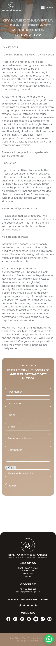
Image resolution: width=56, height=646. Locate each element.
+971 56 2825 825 (28, 589)
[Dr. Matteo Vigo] (11, 7)
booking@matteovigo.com (28, 592)
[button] (49, 639)
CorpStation (35, 641)
